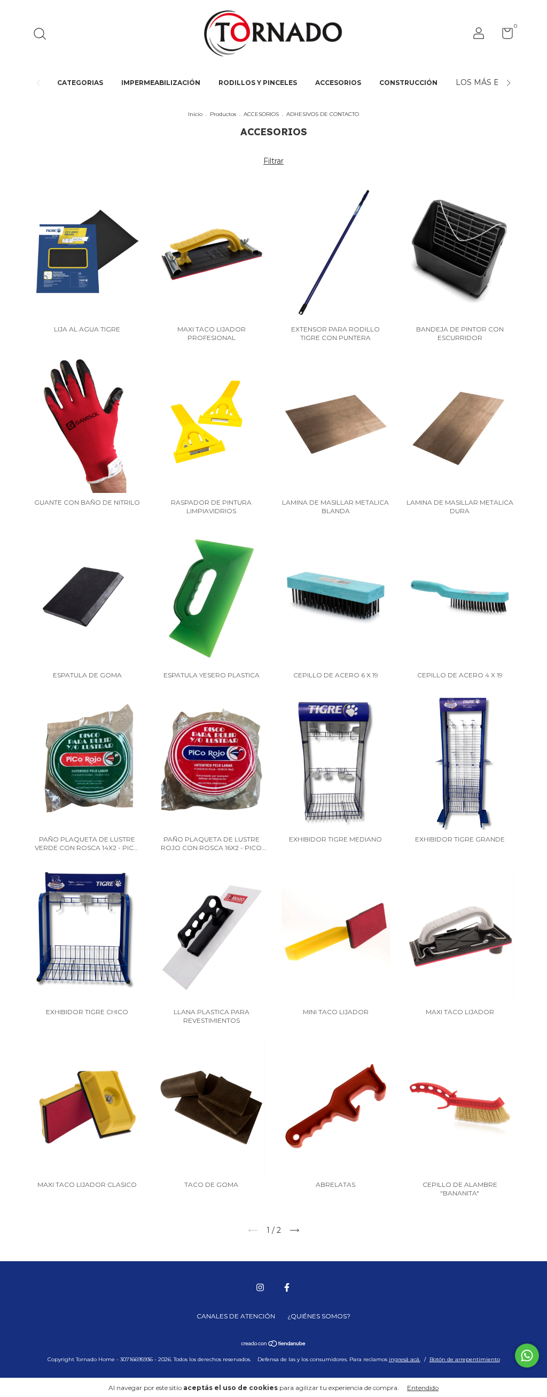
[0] (503, 35)
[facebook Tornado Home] (287, 1287)
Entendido (423, 1388)
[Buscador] (43, 35)
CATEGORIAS (80, 83)
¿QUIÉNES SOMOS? (318, 1316)
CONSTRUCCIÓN (408, 83)
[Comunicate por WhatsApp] (527, 1356)
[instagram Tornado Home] (260, 1287)
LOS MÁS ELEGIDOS (495, 82)
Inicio (195, 114)
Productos (223, 114)
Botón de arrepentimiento (464, 1359)
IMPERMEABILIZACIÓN (160, 83)
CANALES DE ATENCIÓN (236, 1316)
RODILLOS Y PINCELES (257, 83)
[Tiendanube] (273, 1344)
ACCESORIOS (338, 83)
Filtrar (273, 161)
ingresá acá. (404, 1359)
